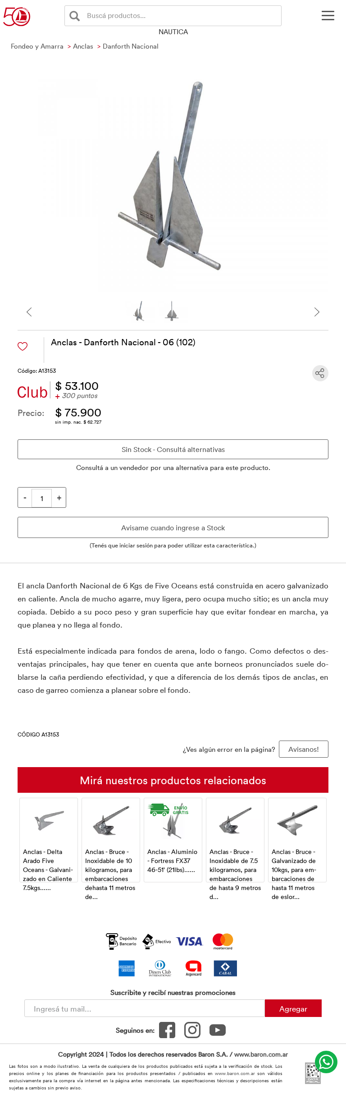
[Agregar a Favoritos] (22, 346)
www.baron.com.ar (261, 1054)
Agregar (293, 1008)
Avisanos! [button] (303, 749)
